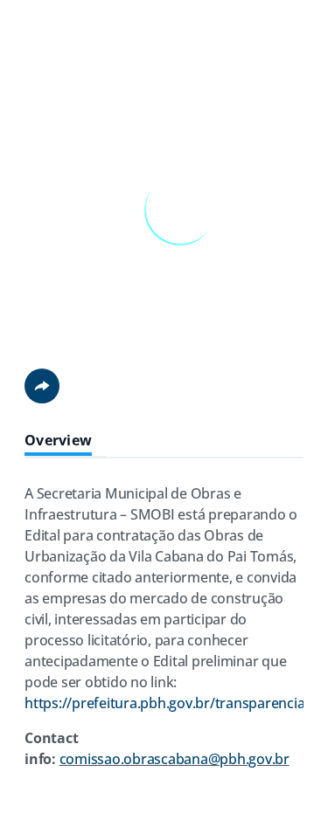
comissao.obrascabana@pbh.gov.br (174, 758)
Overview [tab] (58, 440)
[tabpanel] (164, 633)
